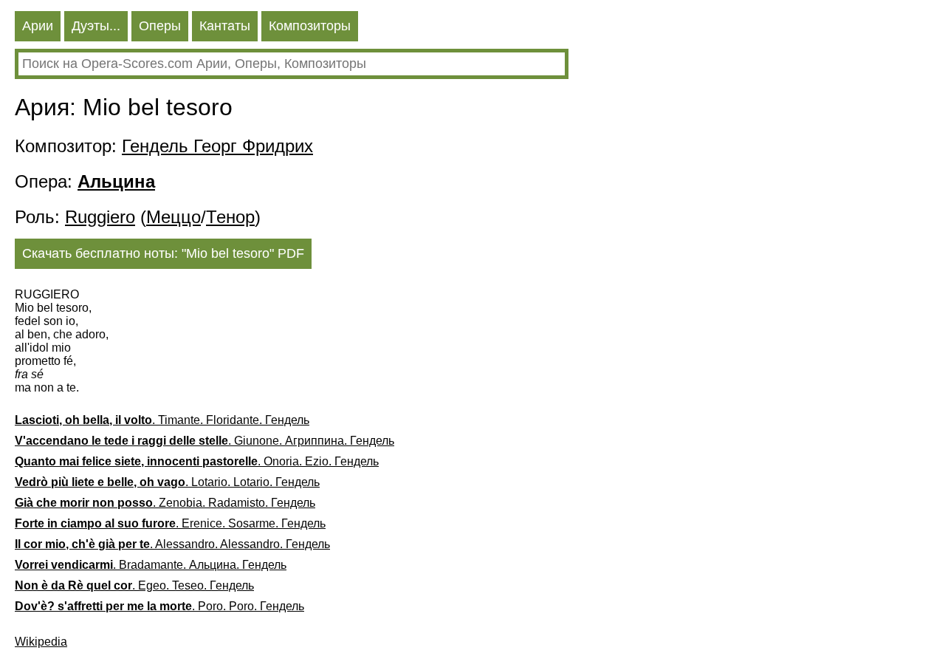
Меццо (173, 217)
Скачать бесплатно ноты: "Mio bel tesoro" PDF (163, 253)
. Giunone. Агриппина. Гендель (204, 440)
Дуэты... (96, 25)
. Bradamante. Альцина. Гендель (150, 564)
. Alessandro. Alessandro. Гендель (172, 544)
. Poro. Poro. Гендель (159, 606)
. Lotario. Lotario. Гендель (167, 482)
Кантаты (224, 25)
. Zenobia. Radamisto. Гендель (165, 502)
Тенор (230, 217)
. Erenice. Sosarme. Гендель (170, 523)
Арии (37, 25)
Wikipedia (41, 641)
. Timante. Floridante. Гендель (162, 420)
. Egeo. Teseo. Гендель (134, 585)
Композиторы (310, 25)
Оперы (160, 25)
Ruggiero (100, 217)
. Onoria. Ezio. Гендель (197, 461)
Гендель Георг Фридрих (217, 146)
